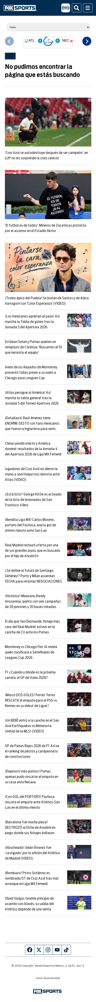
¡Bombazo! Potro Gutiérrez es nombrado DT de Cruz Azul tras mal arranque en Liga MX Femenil (31, 878)
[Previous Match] (9, 41)
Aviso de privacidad (48, 978)
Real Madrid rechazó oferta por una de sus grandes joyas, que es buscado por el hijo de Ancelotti (32, 550)
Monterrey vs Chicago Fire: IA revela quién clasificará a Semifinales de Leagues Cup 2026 (31, 652)
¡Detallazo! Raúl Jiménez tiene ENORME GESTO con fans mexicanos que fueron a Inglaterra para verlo (32, 423)
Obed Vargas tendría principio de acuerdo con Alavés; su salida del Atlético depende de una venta (29, 904)
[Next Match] (86, 41)
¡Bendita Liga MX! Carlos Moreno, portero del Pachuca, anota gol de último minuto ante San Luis (30, 525)
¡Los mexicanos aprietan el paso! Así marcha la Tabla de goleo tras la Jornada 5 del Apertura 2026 (32, 322)
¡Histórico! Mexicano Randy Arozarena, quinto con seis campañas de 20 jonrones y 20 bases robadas (33, 601)
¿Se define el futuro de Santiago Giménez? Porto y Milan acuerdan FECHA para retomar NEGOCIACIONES (33, 576)
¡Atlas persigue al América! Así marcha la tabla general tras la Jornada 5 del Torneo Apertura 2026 (31, 398)
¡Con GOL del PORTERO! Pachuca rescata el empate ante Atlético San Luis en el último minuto (32, 802)
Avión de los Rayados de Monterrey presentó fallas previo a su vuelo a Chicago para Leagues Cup (31, 372)
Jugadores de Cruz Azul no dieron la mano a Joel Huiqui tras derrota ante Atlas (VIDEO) (32, 474)
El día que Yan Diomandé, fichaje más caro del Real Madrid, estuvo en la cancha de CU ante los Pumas (32, 627)
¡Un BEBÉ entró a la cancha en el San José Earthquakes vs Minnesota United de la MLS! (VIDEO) (32, 726)
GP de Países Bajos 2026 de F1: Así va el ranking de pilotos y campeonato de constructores (32, 751)
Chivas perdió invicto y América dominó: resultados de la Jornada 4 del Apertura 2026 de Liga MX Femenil (33, 449)
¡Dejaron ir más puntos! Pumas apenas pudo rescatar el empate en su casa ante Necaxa (31, 777)
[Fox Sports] (20, 8)
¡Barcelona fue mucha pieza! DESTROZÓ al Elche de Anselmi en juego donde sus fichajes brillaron (30, 827)
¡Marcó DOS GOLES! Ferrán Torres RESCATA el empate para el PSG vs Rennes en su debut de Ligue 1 (31, 700)
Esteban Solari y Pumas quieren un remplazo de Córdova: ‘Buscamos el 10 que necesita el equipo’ (33, 347)
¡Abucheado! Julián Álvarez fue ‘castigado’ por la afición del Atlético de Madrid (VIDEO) (32, 853)
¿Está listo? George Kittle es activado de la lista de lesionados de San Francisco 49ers (33, 500)
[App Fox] (65, 8)
